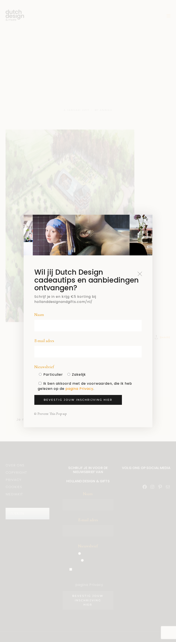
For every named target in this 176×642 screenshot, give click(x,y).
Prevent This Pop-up (52, 414)
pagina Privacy (79, 388)
